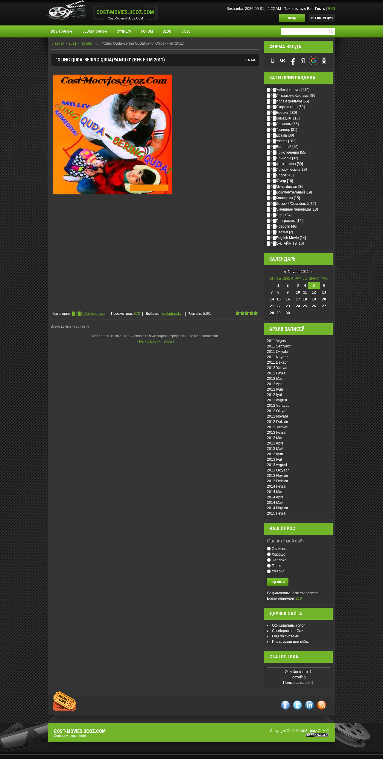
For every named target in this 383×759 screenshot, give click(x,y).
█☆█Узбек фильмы (88, 314)
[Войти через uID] (272, 60)
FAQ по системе (285, 636)
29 (278, 313)
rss (321, 705)
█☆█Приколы (279, 158)
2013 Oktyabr (278, 470)
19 (314, 299)
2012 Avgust (277, 400)
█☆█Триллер (278, 130)
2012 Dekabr (277, 422)
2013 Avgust (277, 465)
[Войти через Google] (313, 60)
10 (298, 292)
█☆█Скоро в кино (282, 107)
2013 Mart (275, 438)
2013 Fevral (276, 432)
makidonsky (172, 314)
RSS (331, 9)
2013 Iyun (275, 454)
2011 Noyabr (277, 357)
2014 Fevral (276, 486)
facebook (285, 705)
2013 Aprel (276, 443)
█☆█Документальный (286, 192)
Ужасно (278, 571)
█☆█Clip (274, 215)
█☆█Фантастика (281, 164)
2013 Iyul (274, 459)
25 (305, 306)
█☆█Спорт (277, 175)
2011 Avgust (277, 341)
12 (314, 292)
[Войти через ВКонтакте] (282, 60)
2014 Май (275, 503)
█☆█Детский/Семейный (288, 204)
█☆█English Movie (283, 238)
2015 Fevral (276, 513)
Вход (292, 18)
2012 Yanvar (277, 368)
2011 (73, 43)
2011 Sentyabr (279, 346)
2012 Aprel (276, 384)
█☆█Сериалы (279, 124)
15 (278, 299)
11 (305, 292)
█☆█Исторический (283, 169)
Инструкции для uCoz (290, 641)
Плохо (277, 565)
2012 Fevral (276, 373)
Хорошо (278, 554)
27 (324, 306)
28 (272, 313)
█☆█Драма (277, 135)
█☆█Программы (281, 221)
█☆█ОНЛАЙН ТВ (282, 243)
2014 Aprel (276, 497)
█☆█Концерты (280, 198)
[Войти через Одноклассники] (324, 60)
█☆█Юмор (276, 181)
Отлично (279, 549)
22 (278, 306)
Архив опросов (304, 593)
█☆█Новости (278, 226)
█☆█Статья (277, 232)
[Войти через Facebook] (292, 60)
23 (288, 306)
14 (272, 299)
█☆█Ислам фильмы (284, 101)
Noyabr (86, 43)
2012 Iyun (275, 389)
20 (324, 299)
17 (298, 299)
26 (314, 306)
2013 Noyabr (277, 476)
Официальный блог (288, 625)
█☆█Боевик (277, 113)
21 (272, 306)
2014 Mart (275, 492)
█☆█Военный (279, 147)
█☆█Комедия (279, 118)
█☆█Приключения (283, 152)
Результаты (278, 593)
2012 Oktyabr (278, 411)
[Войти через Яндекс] (303, 60)
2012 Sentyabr (279, 405)
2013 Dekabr (277, 481)
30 (288, 313)
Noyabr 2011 (298, 272)
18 (305, 299)
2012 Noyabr (277, 416)
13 (324, 292)
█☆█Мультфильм (282, 187)
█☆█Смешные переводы (289, 209)
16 (288, 299)
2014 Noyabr (277, 508)
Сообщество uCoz (287, 631)
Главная (58, 43)
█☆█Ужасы (277, 141)
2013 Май (275, 449)
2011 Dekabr (277, 362)
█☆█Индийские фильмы (288, 95)
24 (298, 306)
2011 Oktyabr (277, 352)
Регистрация (322, 18)
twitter (297, 705)
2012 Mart (275, 379)
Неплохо (279, 560)
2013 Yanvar (277, 427)
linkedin (309, 705)
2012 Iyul (274, 395)
